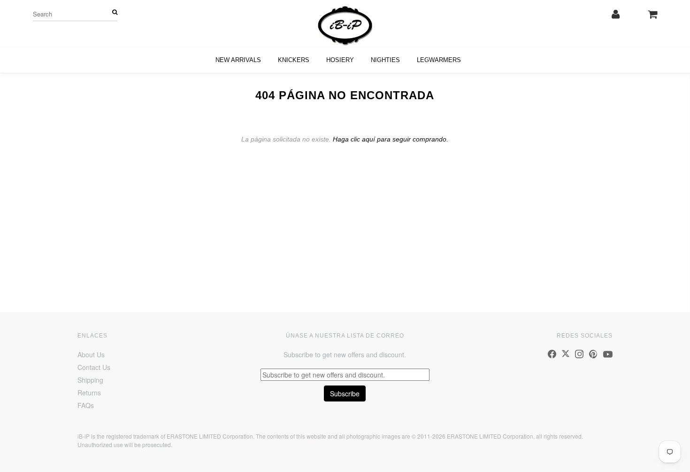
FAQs (85, 405)
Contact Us (93, 367)
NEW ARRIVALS (238, 59)
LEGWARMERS (439, 59)
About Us (91, 354)
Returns (89, 392)
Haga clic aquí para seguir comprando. (390, 139)
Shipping (90, 380)
